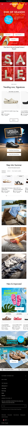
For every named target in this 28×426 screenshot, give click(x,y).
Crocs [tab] (8, 171)
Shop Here (14, 222)
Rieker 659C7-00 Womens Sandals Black (18, 188)
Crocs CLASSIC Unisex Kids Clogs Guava (17, 325)
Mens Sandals (4, 63)
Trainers (17, 78)
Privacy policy (10, 414)
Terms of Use (14, 409)
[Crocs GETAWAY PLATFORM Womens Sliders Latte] (7, 318)
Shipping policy (22, 414)
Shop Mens (8, 34)
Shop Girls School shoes (14, 154)
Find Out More (13, 248)
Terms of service (16, 414)
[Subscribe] (24, 405)
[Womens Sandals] (20, 59)
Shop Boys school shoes (14, 150)
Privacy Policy (19, 409)
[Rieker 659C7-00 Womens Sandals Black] (19, 180)
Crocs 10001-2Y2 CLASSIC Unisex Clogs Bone (10, 111)
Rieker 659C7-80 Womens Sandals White (7, 188)
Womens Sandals (18, 63)
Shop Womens (18, 34)
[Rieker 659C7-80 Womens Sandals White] (7, 180)
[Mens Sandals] (8, 59)
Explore (13, 120)
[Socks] (14, 239)
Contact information (5, 416)
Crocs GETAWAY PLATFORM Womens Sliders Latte (6, 325)
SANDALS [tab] (4, 171)
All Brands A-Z (4, 386)
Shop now (19, 308)
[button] (2, 4)
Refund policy (4, 414)
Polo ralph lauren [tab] (16, 171)
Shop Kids (13, 39)
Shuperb (6, 423)
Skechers (3, 395)
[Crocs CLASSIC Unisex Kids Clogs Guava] (18, 318)
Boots (4, 78)
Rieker (3, 393)
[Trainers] (20, 74)
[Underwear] (14, 212)
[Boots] (8, 74)
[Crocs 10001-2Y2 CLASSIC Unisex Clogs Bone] (11, 100)
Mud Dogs (4, 390)
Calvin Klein (4, 388)
